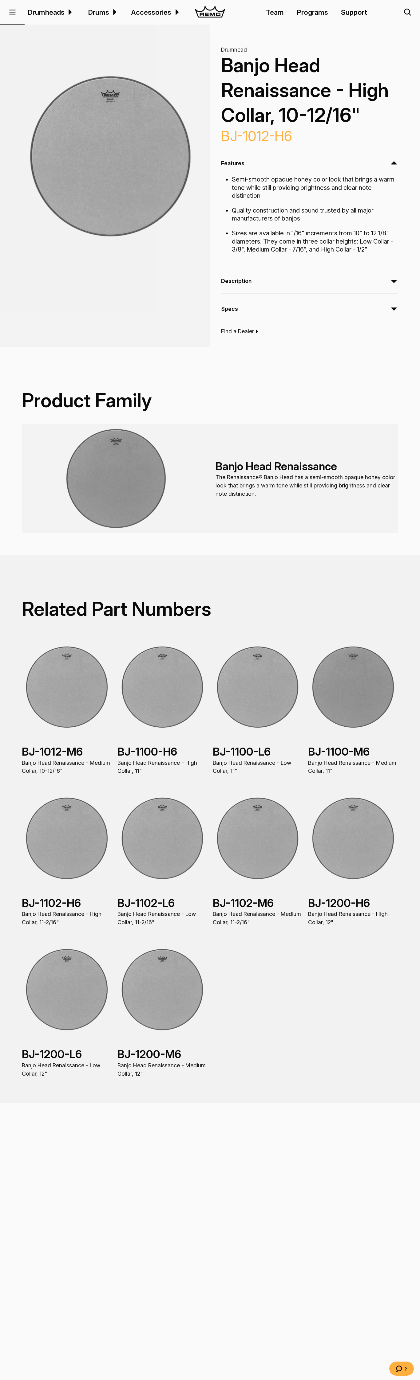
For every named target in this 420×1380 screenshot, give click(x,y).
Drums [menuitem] (98, 12)
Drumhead (234, 49)
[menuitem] (69, 12)
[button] (12, 12)
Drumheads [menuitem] (46, 12)
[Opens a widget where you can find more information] (401, 1369)
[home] (210, 12)
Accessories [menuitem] (151, 12)
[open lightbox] (110, 156)
